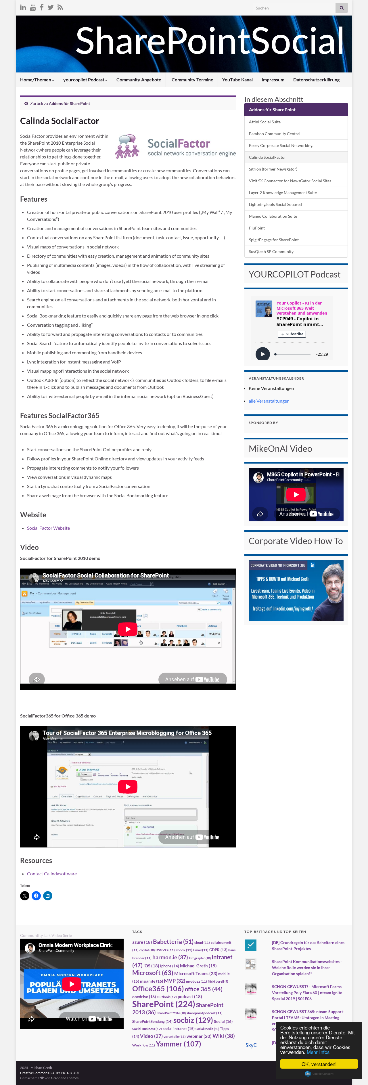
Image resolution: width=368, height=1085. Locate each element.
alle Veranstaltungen (269, 400)
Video (151, 1036)
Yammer (178, 1043)
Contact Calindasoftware (52, 873)
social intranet (179, 1028)
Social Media (207, 1029)
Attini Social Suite (265, 121)
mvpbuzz (196, 981)
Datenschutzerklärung (316, 79)
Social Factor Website (48, 528)
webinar (199, 1036)
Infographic (200, 958)
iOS (151, 965)
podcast (190, 996)
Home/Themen (36, 79)
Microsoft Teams (195, 973)
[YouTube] (33, 6)
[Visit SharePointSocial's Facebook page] (42, 6)
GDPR (218, 950)
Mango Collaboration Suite (273, 216)
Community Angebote (138, 79)
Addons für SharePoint (69, 103)
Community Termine (192, 79)
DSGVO (165, 950)
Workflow (143, 1045)
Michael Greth (198, 965)
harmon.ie (170, 957)
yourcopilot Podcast (84, 79)
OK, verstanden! (319, 1063)
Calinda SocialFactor (267, 157)
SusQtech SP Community (271, 251)
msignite (151, 981)
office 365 (204, 989)
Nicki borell (218, 981)
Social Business (147, 1029)
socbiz (193, 1020)
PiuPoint (257, 227)
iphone (169, 966)
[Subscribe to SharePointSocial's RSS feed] (60, 6)
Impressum (273, 79)
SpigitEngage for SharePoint (274, 239)
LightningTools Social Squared (275, 204)
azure (142, 942)
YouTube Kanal (237, 79)
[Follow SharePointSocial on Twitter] (50, 6)
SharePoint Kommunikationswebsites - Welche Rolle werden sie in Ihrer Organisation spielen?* (307, 967)
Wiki (223, 1035)
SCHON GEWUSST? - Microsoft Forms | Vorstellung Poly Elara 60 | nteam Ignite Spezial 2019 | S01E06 (308, 992)
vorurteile (175, 1036)
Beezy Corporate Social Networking (281, 145)
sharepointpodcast (205, 1013)
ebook (184, 950)
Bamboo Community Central (274, 133)
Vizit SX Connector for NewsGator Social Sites (290, 180)
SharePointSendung (152, 1021)
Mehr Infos (318, 1051)
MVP (174, 980)
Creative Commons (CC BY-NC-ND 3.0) (49, 1073)
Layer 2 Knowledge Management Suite (283, 192)
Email (200, 950)
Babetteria (173, 941)
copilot (147, 950)
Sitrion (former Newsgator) (273, 169)
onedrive (144, 996)
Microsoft (152, 973)
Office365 (158, 988)
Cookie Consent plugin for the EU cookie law (319, 1074)
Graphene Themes (64, 1078)
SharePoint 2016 (171, 1013)
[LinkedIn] (23, 6)
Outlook (167, 997)
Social (223, 1021)
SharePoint (163, 1004)
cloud (202, 942)
